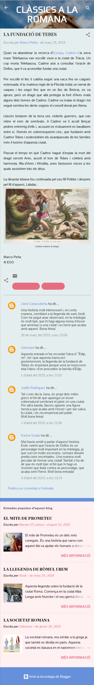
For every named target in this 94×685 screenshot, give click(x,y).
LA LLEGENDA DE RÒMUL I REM (35, 569)
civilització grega (26, 286)
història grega (53, 286)
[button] (88, 35)
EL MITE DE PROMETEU (27, 518)
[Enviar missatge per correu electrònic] (14, 277)
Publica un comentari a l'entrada (30, 488)
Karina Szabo (30, 435)
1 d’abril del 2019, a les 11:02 (41, 375)
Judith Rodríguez (33, 388)
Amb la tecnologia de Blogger (50, 676)
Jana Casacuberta (34, 304)
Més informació (76, 555)
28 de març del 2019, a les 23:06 (44, 335)
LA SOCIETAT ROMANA (26, 620)
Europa (58, 53)
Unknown (28, 347)
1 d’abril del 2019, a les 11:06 (41, 423)
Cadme (71, 53)
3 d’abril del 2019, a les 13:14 (41, 478)
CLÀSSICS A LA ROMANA (47, 14)
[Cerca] (88, 9)
